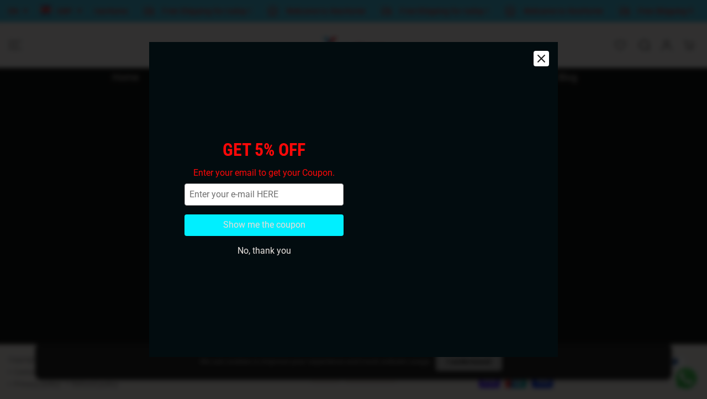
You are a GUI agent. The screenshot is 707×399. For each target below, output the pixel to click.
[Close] (541, 58)
